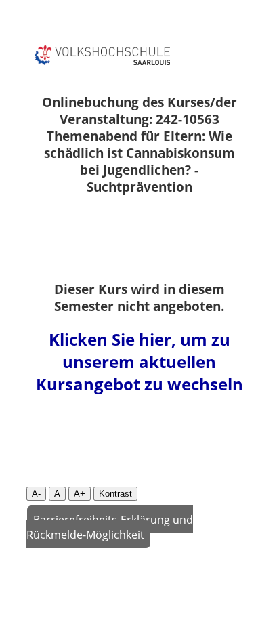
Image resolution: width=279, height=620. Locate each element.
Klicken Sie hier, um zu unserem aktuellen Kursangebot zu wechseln (139, 361)
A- (36, 494)
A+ (79, 494)
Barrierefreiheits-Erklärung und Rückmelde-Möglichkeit (110, 526)
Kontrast (115, 494)
